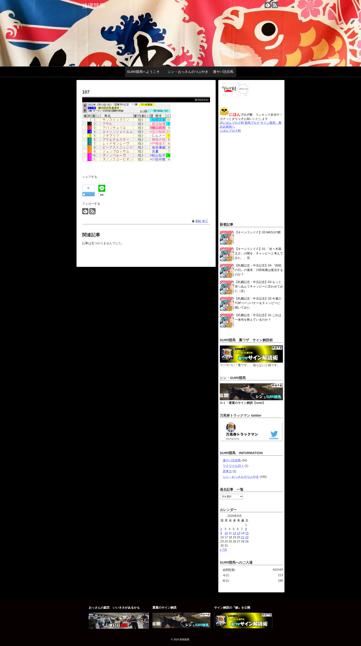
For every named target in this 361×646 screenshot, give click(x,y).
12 (234, 533)
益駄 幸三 (201, 221)
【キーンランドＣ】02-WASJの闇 (258, 232)
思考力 (227, 471)
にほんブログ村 (230, 130)
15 (247, 533)
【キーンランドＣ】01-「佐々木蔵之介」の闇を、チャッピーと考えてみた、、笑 (259, 253)
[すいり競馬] (119, 627)
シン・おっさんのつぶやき (188, 72)
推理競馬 (93, 6)
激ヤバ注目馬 (223, 72)
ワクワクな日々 (233, 465)
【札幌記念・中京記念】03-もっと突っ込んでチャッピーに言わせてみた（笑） (259, 286)
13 (238, 533)
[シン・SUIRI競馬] (251, 399)
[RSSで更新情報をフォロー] (275, 5)
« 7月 (223, 549)
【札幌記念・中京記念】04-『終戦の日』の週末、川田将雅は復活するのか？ (259, 270)
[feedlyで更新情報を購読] (268, 5)
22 (247, 537)
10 (226, 533)
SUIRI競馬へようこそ (145, 72)
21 (242, 537)
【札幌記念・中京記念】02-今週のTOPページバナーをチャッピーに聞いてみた (258, 303)
